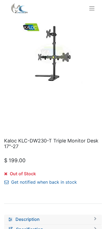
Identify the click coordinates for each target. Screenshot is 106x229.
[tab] (53, 219)
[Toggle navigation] (92, 8)
